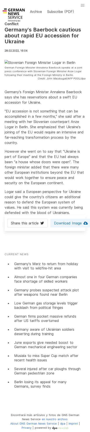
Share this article (25, 223)
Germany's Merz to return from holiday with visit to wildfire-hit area (46, 266)
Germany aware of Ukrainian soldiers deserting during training (44, 331)
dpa (62, 423)
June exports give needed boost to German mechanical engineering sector (45, 344)
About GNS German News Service (33, 423)
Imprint (73, 423)
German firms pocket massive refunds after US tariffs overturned (45, 318)
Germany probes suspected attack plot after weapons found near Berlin (46, 292)
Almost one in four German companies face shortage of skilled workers (45, 279)
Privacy (26, 427)
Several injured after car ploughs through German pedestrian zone (47, 371)
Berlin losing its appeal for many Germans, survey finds (40, 384)
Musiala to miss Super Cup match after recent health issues (46, 357)
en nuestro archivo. (55, 419)
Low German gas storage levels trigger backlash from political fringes (46, 305)
